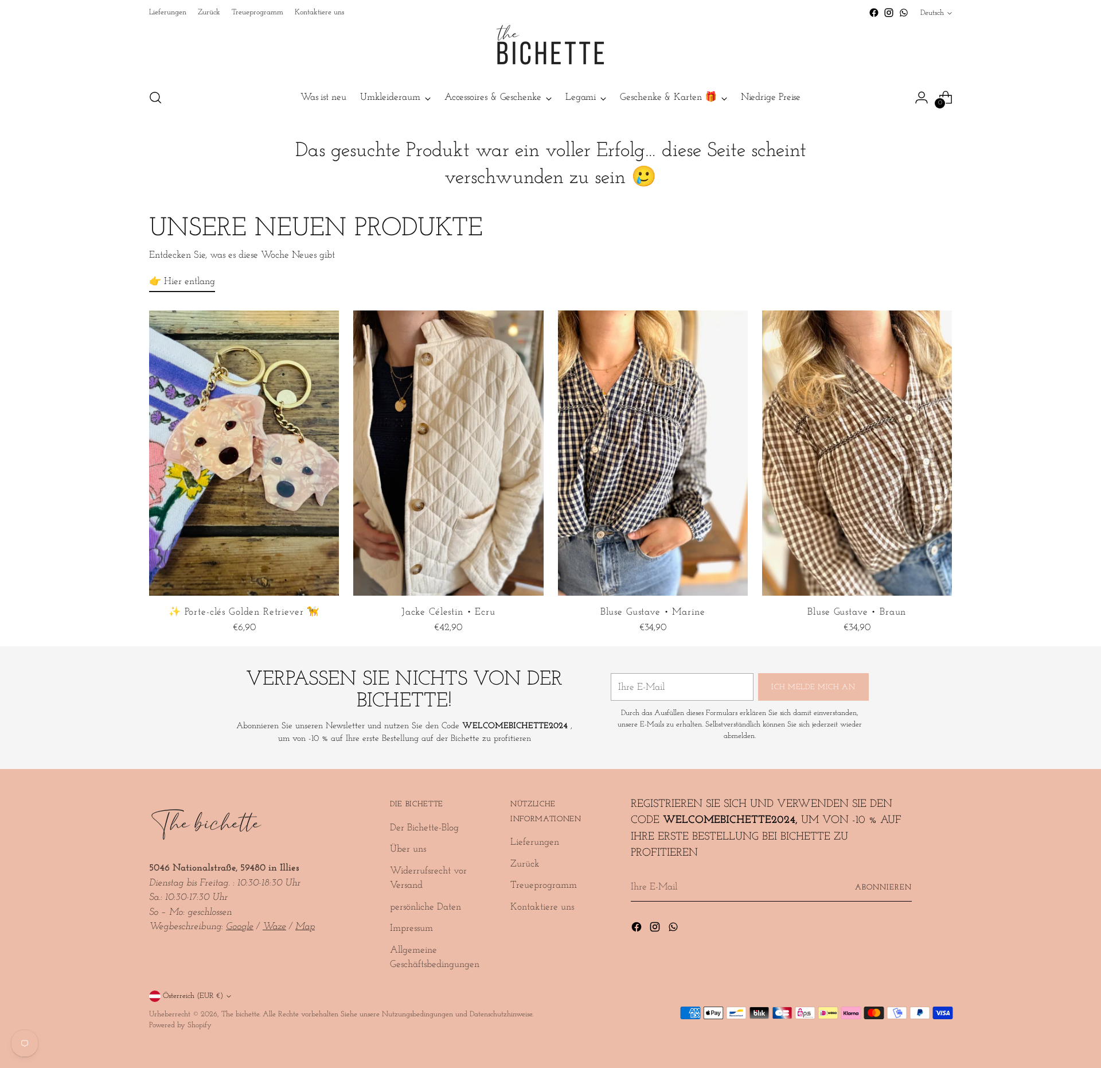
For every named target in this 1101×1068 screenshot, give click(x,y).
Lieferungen (534, 842)
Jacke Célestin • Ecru (448, 612)
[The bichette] (550, 49)
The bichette (240, 1014)
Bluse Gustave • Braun (856, 612)
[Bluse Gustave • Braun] (857, 453)
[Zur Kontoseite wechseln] (921, 97)
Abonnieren (883, 887)
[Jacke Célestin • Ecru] (448, 453)
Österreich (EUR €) (193, 996)
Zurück (525, 864)
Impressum (411, 928)
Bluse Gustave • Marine (652, 612)
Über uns (408, 849)
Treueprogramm (543, 885)
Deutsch (932, 13)
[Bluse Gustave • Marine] (653, 453)
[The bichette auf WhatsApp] (904, 12)
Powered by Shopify (180, 1025)
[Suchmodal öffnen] (155, 97)
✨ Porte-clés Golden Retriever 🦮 (244, 612)
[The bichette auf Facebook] (874, 12)
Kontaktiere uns (542, 907)
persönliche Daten (425, 907)
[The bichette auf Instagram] (889, 12)
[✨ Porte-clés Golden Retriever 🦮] (244, 453)
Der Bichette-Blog (424, 828)
